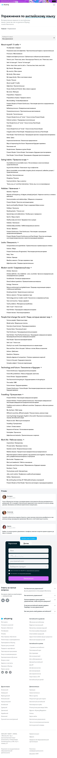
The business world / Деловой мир (17, 471)
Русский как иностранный (9, 719)
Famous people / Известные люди (17, 320)
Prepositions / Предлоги (14, 95)
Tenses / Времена (12, 228)
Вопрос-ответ (5, 660)
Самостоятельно (34, 693)
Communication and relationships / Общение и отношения (24, 199)
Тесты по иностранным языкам (39, 722)
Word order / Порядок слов (15, 459)
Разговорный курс (35, 650)
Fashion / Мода (11, 248)
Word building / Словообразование (17, 100)
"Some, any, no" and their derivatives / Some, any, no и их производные (28, 184)
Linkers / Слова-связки (14, 426)
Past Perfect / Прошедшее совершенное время (21, 309)
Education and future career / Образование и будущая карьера (26, 465)
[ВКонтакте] (2, 672)
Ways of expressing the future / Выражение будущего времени (26, 143)
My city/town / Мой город (14, 410)
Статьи (31, 713)
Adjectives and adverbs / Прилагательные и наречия (23, 435)
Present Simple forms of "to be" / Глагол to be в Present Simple (25, 117)
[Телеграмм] (7, 600)
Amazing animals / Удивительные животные (20, 292)
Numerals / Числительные (15, 114)
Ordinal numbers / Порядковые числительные (21, 120)
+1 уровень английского (36, 647)
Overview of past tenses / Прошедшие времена (21, 326)
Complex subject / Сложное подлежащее (19, 363)
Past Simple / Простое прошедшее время (19, 339)
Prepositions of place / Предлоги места (19, 97)
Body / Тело (10, 254)
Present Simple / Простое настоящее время (20, 202)
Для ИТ (31, 665)
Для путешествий (34, 656)
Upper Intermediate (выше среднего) (40, 637)
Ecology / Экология (12, 284)
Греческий (4, 710)
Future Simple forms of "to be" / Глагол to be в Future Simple (25, 129)
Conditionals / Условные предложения (18, 278)
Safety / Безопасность (13, 477)
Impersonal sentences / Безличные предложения (22, 140)
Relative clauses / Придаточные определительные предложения (27, 452)
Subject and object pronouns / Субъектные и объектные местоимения (28, 56)
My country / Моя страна (14, 71)
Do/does (9, 126)
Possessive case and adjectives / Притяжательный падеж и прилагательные (30, 51)
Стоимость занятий (7, 625)
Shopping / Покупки (13, 178)
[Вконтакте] (3, 600)
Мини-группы (33, 696)
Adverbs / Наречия (12, 191)
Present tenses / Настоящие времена (18, 312)
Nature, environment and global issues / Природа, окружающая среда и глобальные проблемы (29, 288)
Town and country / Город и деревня (18, 301)
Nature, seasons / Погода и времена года (19, 295)
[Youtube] (6, 672)
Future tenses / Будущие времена (17, 385)
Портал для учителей (7, 645)
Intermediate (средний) (36, 634)
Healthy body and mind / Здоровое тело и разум (21, 220)
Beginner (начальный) (36, 625)
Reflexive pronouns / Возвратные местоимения (21, 108)
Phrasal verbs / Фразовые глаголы (17, 446)
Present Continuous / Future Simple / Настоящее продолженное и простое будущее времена (29, 389)
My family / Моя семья (13, 74)
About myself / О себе (13, 83)
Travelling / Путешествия (14, 423)
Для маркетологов (35, 674)
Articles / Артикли (12, 271)
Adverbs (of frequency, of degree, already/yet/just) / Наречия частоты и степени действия (31, 195)
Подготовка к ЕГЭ (34, 676)
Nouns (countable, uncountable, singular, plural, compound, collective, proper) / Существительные (30, 171)
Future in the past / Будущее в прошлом (19, 360)
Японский (4, 716)
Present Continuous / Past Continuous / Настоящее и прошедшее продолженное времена (26, 232)
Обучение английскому (36, 622)
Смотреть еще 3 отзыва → (28, 538)
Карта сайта (33, 716)
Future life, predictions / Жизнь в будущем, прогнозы (23, 373)
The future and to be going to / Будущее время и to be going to (26, 379)
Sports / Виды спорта (13, 217)
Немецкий (4, 693)
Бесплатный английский (37, 701)
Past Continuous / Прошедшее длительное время (22, 332)
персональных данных (33, 570)
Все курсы (4, 622)
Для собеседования (35, 659)
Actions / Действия (12, 351)
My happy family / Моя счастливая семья (19, 77)
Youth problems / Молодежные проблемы (19, 304)
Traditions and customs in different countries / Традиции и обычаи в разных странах (30, 406)
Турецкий (4, 707)
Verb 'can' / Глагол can (13, 342)
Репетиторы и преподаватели (10, 639)
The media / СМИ (12, 382)
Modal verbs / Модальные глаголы (17, 323)
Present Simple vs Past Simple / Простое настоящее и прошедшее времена (30, 483)
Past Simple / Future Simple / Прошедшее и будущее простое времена (28, 155)
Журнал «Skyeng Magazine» (37, 710)
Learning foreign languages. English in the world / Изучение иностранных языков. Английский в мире (29, 416)
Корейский (4, 713)
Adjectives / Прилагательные (15, 86)
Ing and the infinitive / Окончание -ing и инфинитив (22, 167)
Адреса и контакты (7, 663)
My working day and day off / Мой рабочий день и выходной (25, 480)
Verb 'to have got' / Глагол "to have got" (18, 62)
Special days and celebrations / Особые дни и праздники (24, 214)
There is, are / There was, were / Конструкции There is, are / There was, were (29, 59)
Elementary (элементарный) (38, 628)
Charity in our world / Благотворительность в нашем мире (24, 345)
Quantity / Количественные (15, 175)
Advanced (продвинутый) (37, 639)
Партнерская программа (9, 651)
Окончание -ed (11, 146)
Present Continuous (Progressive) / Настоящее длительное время (27, 251)
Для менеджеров (34, 671)
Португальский (6, 701)
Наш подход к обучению (8, 636)
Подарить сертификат (8, 648)
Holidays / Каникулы (13, 208)
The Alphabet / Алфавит (14, 48)
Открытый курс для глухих (37, 699)
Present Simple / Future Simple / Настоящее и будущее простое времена (29, 152)
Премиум (32, 690)
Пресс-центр (5, 669)
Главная (3, 29)
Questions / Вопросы (13, 354)
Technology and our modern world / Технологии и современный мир (28, 298)
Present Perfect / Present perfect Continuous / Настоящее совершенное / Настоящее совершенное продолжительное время (29, 401)
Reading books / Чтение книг (15, 211)
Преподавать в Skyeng (8, 642)
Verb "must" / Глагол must (14, 307)
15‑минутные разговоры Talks (38, 707)
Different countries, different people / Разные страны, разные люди (27, 413)
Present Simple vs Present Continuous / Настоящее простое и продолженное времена (30, 104)
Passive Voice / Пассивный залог (17, 329)
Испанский (4, 690)
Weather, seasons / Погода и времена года (20, 260)
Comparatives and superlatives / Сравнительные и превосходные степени (29, 245)
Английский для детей (36, 679)
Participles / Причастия (14, 432)
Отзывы (3, 634)
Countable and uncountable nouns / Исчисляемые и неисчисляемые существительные (28, 163)
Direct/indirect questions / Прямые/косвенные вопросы (24, 281)
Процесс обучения (7, 628)
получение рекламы (25, 573)
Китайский (4, 704)
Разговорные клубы (35, 704)
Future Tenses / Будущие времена (17, 376)
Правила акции (34, 734)
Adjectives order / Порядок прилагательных (20, 263)
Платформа (4, 631)
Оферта (31, 737)
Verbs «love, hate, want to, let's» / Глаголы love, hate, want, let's (26, 65)
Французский (5, 696)
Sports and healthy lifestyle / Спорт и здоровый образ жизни (25, 205)
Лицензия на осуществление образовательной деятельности (10, 751)
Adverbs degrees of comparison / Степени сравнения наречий (26, 357)
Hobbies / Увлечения (13, 223)
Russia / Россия (11, 80)
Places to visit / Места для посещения (18, 420)
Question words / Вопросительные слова (19, 449)
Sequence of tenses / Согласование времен (20, 429)
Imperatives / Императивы (15, 443)
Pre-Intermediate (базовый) (37, 631)
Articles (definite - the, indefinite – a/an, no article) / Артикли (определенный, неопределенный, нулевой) (30, 274)
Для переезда (33, 653)
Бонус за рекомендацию (9, 654)
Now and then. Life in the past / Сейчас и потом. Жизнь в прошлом (27, 348)
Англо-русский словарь (36, 725)
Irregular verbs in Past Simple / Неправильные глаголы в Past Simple (27, 132)
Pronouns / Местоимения (14, 53)
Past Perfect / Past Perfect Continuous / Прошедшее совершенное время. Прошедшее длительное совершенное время (29, 335)
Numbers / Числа (12, 468)
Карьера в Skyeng (6, 666)
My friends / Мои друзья (14, 68)
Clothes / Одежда (12, 257)
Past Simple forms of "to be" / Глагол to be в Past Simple (23, 123)
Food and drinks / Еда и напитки (16, 181)
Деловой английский (36, 662)
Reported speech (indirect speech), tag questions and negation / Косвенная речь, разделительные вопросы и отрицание (30, 455)
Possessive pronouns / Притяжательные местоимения (23, 111)
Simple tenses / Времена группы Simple (19, 149)
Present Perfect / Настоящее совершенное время (22, 398)
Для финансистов (35, 668)
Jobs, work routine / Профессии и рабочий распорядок (24, 474)
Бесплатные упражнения (37, 719)
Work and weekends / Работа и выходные (19, 462)
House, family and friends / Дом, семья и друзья (21, 89)
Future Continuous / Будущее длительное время (21, 371)
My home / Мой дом (13, 92)
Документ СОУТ (34, 754)
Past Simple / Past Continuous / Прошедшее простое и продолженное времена (31, 134)
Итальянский (5, 699)
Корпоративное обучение (9, 657)
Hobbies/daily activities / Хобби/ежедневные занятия (23, 225)
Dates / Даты (10, 137)
